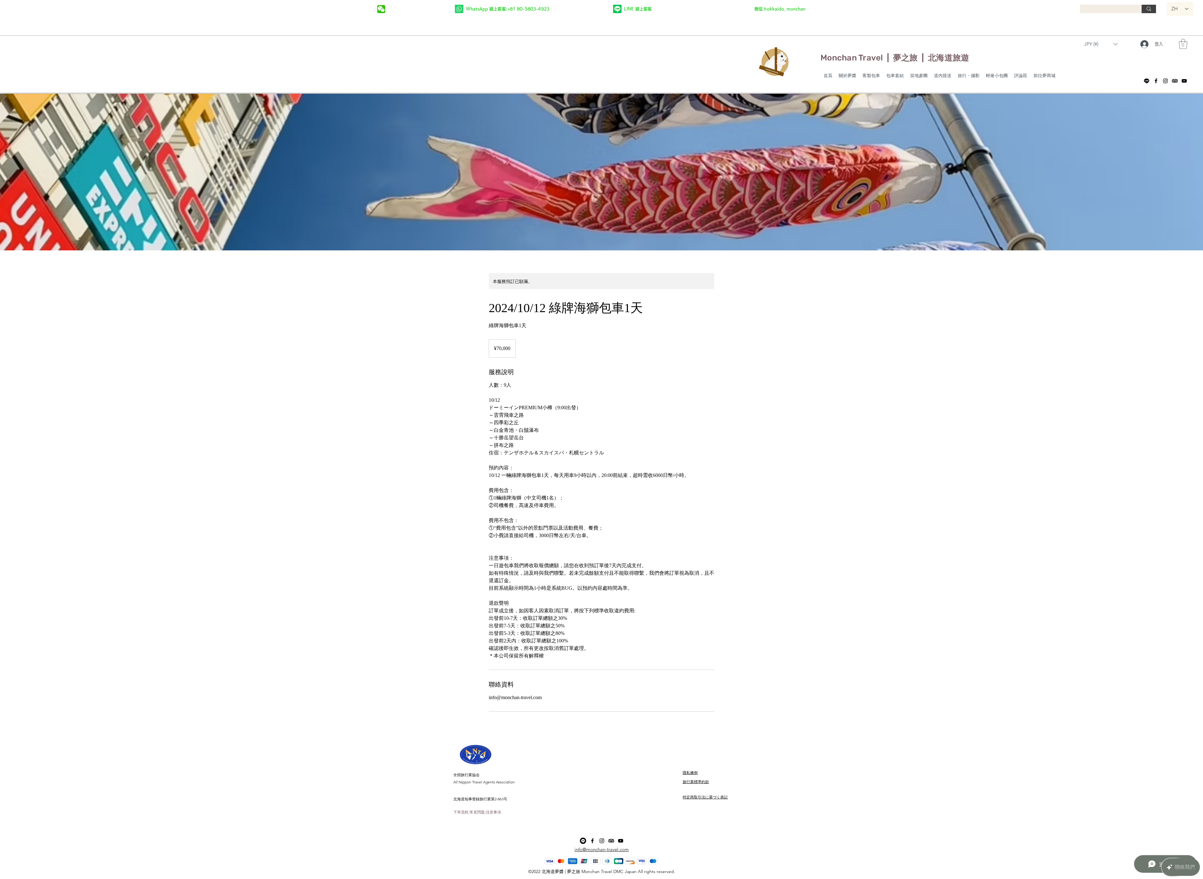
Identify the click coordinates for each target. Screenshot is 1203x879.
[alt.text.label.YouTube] (1184, 81)
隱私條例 (690, 772)
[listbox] (1101, 44)
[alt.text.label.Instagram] (1165, 81)
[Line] (1146, 81)
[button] (779, 8)
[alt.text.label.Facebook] (1156, 81)
